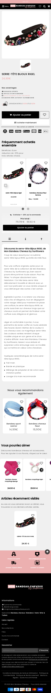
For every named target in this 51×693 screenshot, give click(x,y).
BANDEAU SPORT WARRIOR (14, 424)
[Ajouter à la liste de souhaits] (21, 402)
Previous (4, 416)
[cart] (49, 6)
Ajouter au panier (25, 227)
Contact (5, 640)
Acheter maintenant (27, 122)
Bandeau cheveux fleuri (37, 424)
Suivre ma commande (13, 605)
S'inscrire (43, 650)
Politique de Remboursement (27, 675)
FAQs (4, 632)
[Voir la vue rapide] (22, 408)
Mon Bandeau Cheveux (20, 684)
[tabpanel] (25, 65)
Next (46, 416)
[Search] (44, 6)
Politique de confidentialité (38, 659)
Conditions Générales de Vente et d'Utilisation (20, 673)
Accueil (4, 624)
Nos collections (8, 628)
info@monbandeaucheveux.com (17, 609)
